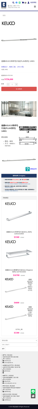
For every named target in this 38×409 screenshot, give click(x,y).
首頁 (4, 15)
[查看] (19, 216)
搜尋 (3, 348)
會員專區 (33, 2)
